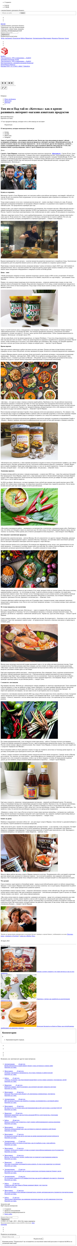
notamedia (4, 1224)
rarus (33, 1223)
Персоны (61, 38)
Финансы (55, 38)
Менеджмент (47, 38)
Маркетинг (28, 38)
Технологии (16, 38)
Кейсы (23, 38)
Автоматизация (38, 38)
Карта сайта (8, 1214)
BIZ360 (3, 24)
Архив (67, 38)
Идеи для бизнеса (6, 38)
